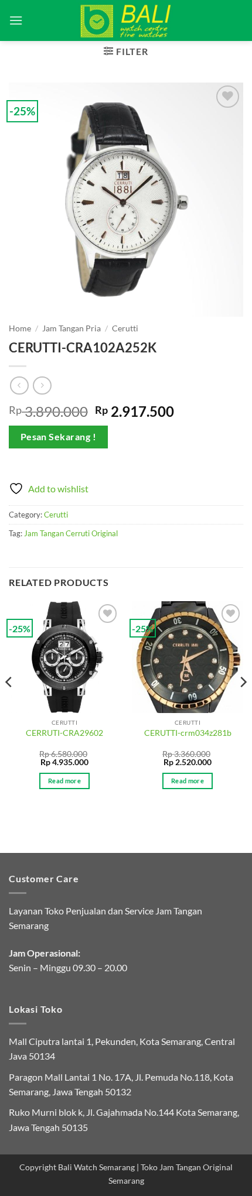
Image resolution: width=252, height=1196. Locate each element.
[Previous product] (42, 385)
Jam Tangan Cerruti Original (71, 533)
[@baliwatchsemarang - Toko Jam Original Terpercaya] (126, 20)
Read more (64, 780)
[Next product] (19, 385)
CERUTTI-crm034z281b (187, 733)
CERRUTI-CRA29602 (64, 733)
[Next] (243, 705)
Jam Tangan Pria (71, 328)
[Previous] (9, 705)
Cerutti (125, 328)
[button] (16, 20)
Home (20, 328)
